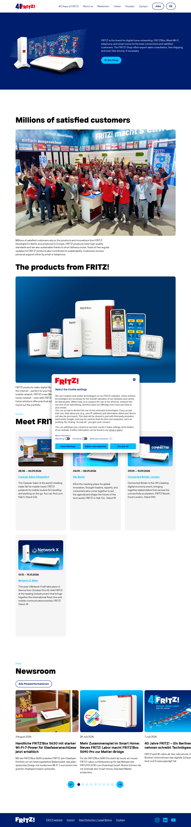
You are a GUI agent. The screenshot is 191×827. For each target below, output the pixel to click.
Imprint (71, 820)
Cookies (120, 820)
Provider (130, 6)
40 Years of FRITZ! (69, 6)
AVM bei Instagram (157, 820)
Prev (71, 784)
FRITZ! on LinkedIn (165, 820)
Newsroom (103, 6)
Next (120, 784)
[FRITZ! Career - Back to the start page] (25, 6)
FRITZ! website (54, 820)
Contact (143, 6)
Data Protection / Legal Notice (95, 820)
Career (117, 6)
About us (88, 6)
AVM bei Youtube (173, 820)
